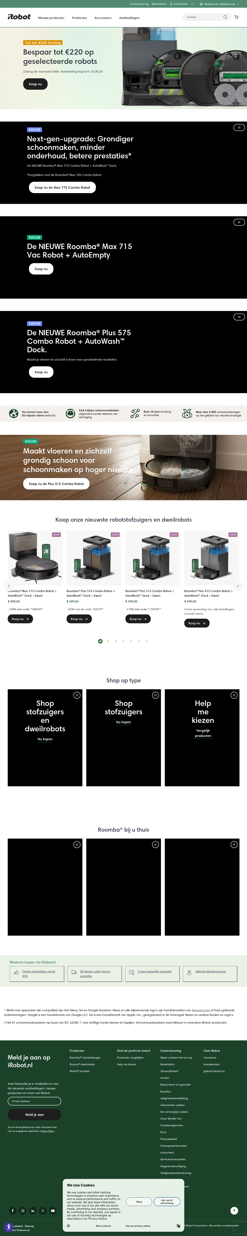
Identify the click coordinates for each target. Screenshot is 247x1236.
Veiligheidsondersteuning (175, 1173)
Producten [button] (79, 18)
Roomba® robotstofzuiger (85, 1057)
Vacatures (210, 1057)
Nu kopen (45, 739)
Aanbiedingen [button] (129, 18)
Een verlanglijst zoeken (174, 1111)
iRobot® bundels (79, 1071)
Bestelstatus (159, 4)
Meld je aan (34, 1114)
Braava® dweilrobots (82, 1064)
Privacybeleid (168, 1139)
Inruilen (164, 1078)
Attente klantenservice (210, 971)
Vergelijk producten (203, 733)
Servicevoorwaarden (173, 1159)
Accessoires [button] (103, 18)
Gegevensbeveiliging (173, 1166)
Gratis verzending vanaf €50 (38, 974)
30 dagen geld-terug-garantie (95, 974)
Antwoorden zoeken (172, 1105)
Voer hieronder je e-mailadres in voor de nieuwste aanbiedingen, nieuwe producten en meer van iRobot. (33, 1088)
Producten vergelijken (130, 1057)
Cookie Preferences (19, 1230)
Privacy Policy (47, 1131)
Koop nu (41, 269)
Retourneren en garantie (175, 1084)
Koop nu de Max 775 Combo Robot (62, 187)
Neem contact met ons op (176, 1057)
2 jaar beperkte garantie (155, 971)
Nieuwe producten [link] (51, 18)
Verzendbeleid (169, 1071)
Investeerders (212, 1064)
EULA (163, 1132)
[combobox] (207, 17)
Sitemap (29, 1226)
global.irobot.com (214, 1071)
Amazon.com (201, 1010)
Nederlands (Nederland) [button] (219, 4)
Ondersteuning (139, 4)
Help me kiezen (126, 1064)
